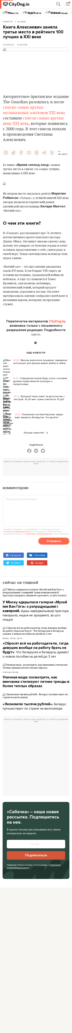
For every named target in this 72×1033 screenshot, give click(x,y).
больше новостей (34, 432)
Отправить (53, 541)
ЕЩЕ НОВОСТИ (36, 352)
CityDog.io (8, 44)
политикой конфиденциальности (17, 531)
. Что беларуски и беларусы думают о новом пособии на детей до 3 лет (36, 650)
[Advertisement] (37, 470)
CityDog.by (57, 321)
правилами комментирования (39, 533)
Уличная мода (10, 672)
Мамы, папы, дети (12, 638)
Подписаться (36, 855)
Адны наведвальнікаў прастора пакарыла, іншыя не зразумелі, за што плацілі (36, 611)
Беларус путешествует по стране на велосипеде (34, 706)
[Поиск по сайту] (58, 4)
